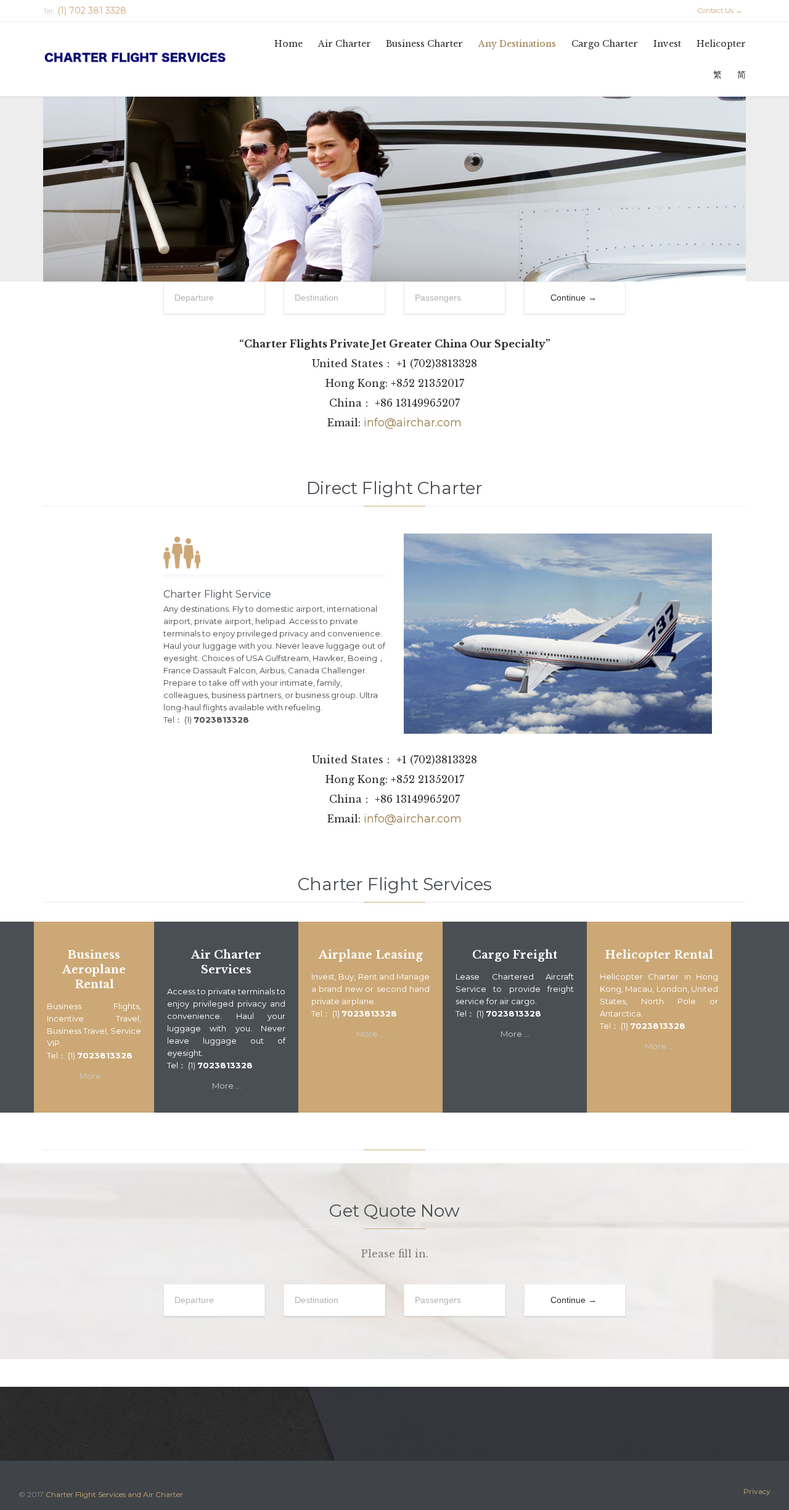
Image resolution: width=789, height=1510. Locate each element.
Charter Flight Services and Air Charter (114, 1494)
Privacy (757, 1491)
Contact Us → (714, 10)
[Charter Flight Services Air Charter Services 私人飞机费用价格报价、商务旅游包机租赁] (152, 59)
